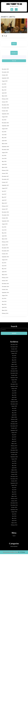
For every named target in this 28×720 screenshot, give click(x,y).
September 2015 (5, 256)
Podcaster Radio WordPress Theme (10, 552)
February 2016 (5, 241)
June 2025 (4, 87)
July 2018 (4, 155)
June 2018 (4, 158)
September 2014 (5, 292)
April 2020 (4, 140)
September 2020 (5, 125)
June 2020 (4, 134)
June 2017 (4, 194)
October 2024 (5, 110)
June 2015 (4, 265)
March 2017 (4, 203)
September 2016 (5, 221)
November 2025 (5, 72)
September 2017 (5, 185)
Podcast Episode (14, 546)
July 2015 (4, 262)
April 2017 (4, 200)
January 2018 (5, 173)
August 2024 (4, 116)
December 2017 (5, 176)
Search (14, 53)
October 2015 (5, 253)
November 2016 (5, 215)
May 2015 (4, 268)
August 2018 (4, 152)
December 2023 (5, 122)
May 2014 (4, 304)
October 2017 (5, 182)
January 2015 (5, 280)
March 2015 (4, 274)
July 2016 (4, 227)
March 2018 (4, 167)
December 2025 (5, 69)
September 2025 (5, 78)
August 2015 (4, 259)
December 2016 (5, 212)
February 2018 (5, 170)
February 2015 (5, 277)
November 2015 (5, 250)
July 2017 (4, 191)
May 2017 (4, 197)
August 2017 (4, 188)
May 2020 (4, 137)
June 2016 (4, 229)
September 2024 (5, 113)
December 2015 (5, 247)
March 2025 (4, 95)
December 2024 (5, 104)
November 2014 (5, 286)
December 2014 (5, 283)
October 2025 (5, 75)
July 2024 (4, 119)
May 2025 (4, 89)
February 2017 (5, 206)
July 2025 (4, 84)
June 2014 (4, 301)
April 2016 (4, 235)
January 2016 (5, 244)
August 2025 (4, 81)
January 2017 (5, 209)
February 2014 (5, 313)
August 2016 (4, 224)
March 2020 (4, 143)
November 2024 (5, 107)
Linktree (14, 43)
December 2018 (5, 149)
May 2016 (4, 232)
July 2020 (4, 131)
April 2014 (4, 307)
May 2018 (4, 161)
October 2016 (5, 218)
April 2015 (4, 271)
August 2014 (4, 295)
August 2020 (4, 128)
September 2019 (5, 146)
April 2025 (4, 92)
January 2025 (5, 101)
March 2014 (4, 310)
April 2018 (4, 164)
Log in (14, 535)
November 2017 (5, 179)
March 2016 (4, 238)
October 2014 (5, 289)
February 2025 (5, 98)
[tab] (11, 9)
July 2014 (4, 298)
